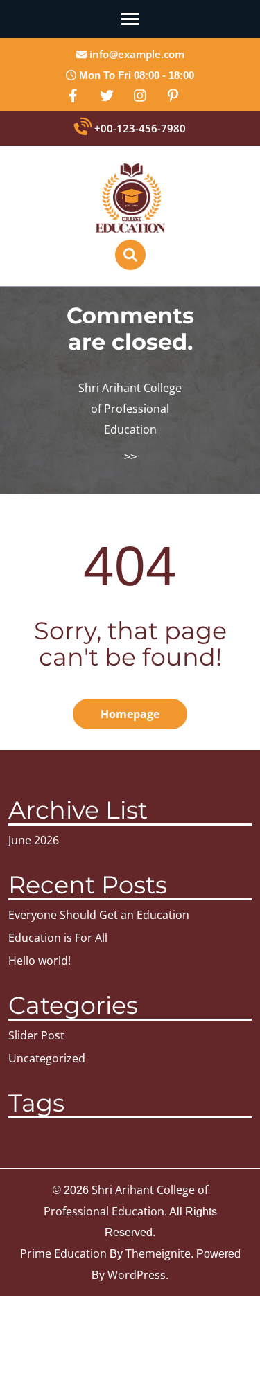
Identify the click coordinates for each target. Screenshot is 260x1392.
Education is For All (57, 937)
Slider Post (36, 1035)
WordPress (136, 1275)
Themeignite (158, 1253)
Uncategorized (46, 1058)
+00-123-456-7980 (139, 128)
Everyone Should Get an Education (98, 914)
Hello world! (39, 960)
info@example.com (135, 54)
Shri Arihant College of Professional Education (130, 408)
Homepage (130, 714)
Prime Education (63, 1253)
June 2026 (33, 840)
